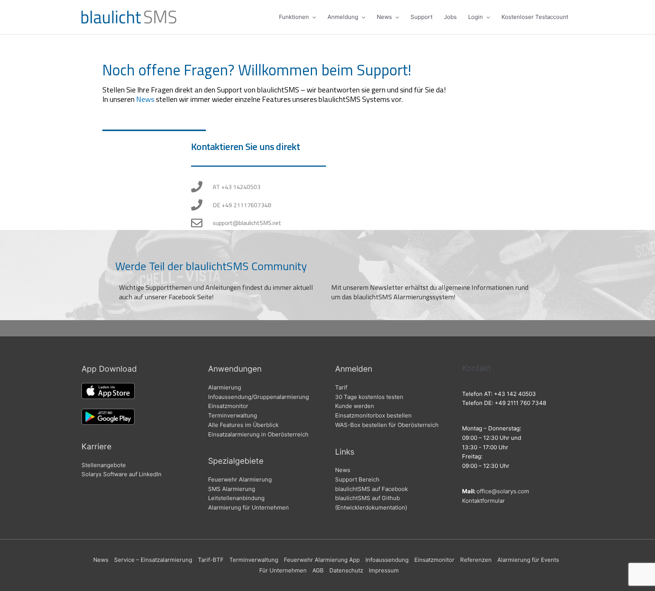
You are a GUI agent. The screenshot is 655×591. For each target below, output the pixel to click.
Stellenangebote (103, 465)
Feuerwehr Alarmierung (240, 479)
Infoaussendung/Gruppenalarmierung (258, 396)
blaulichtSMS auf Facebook (371, 488)
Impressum (384, 570)
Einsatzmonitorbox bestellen (373, 415)
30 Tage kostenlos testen (369, 396)
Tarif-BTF (211, 559)
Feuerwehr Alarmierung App (322, 559)
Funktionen (294, 16)
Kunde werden (354, 406)
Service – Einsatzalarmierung (153, 559)
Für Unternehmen (283, 570)
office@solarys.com (502, 491)
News (384, 16)
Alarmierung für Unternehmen (248, 507)
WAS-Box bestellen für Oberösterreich (387, 424)
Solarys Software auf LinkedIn (121, 474)
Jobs (450, 16)
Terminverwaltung (232, 415)
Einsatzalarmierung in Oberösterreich (258, 434)
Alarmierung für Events (528, 559)
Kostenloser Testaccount (534, 16)
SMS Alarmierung (231, 488)
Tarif (341, 387)
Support (421, 16)
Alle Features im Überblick (243, 424)
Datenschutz (346, 570)
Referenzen (476, 559)
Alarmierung (224, 387)
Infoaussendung (387, 559)
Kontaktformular (483, 500)
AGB (318, 570)
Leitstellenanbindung (236, 498)
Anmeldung (343, 16)
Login (475, 16)
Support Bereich (357, 479)
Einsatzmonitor (228, 406)
